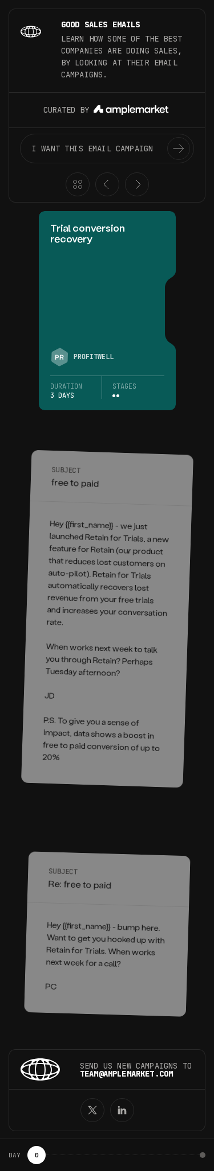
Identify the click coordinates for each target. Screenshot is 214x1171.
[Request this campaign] (178, 148)
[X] (92, 1110)
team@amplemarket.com (126, 1074)
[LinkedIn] (122, 1110)
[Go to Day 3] (202, 1155)
